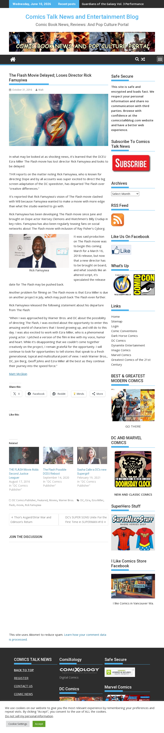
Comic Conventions (124, 331)
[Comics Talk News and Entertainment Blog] (13, 59)
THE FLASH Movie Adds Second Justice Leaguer (24, 473)
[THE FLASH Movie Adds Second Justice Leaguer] (24, 455)
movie (19, 505)
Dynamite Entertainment (128, 345)
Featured (42, 500)
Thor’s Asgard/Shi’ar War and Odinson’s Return (30, 519)
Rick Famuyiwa (33, 505)
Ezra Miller (97, 500)
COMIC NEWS (23, 694)
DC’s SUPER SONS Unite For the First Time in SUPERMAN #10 (86, 519)
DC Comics (118, 340)
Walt (40, 89)
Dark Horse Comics (124, 336)
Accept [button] (39, 724)
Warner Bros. (66, 500)
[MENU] (160, 59)
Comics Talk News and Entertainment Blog (82, 16)
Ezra (87, 500)
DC (82, 500)
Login (115, 326)
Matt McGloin (18, 374)
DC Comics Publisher (24, 500)
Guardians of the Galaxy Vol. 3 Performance (113, 4)
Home (115, 316)
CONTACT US (23, 686)
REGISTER (21, 678)
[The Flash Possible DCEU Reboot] (58, 455)
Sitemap (116, 321)
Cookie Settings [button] (17, 724)
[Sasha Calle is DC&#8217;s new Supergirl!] (92, 455)
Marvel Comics (121, 355)
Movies (53, 500)
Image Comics (121, 350)
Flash (12, 505)
